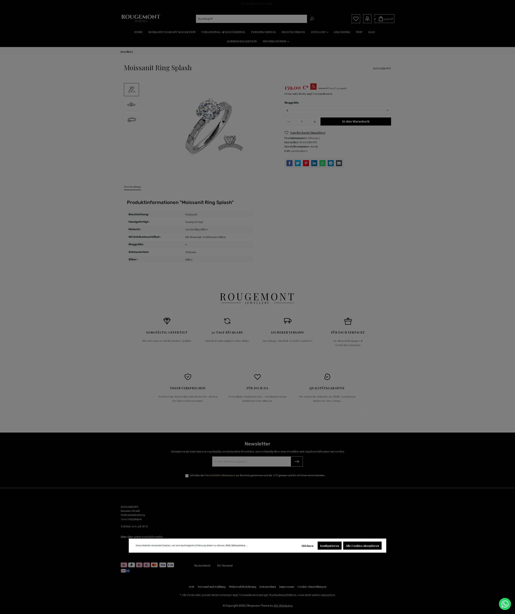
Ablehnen (307, 545)
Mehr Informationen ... (237, 545)
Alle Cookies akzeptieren (362, 545)
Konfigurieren (329, 545)
